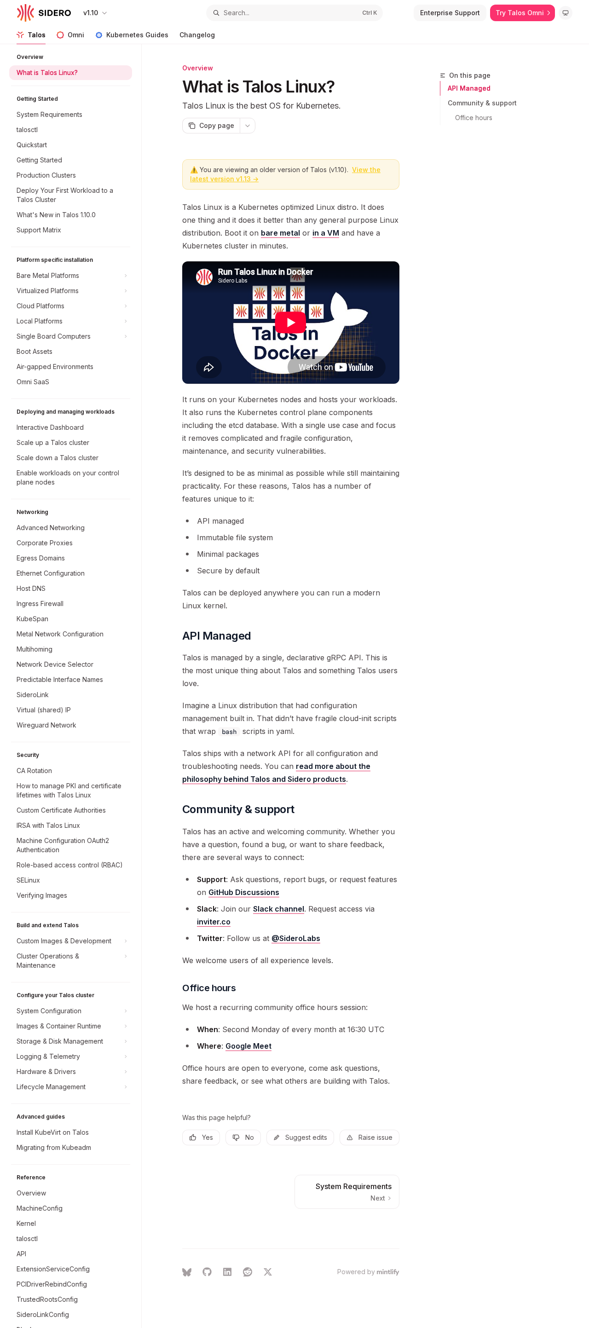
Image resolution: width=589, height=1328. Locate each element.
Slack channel (278, 908)
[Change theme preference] (565, 13)
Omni (76, 35)
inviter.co (214, 921)
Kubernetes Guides (137, 35)
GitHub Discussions (243, 892)
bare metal (280, 232)
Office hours (473, 117)
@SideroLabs (295, 938)
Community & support (482, 103)
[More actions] (247, 125)
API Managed (469, 88)
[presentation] (75, 686)
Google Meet (248, 1046)
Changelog (197, 35)
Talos (37, 35)
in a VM (325, 232)
